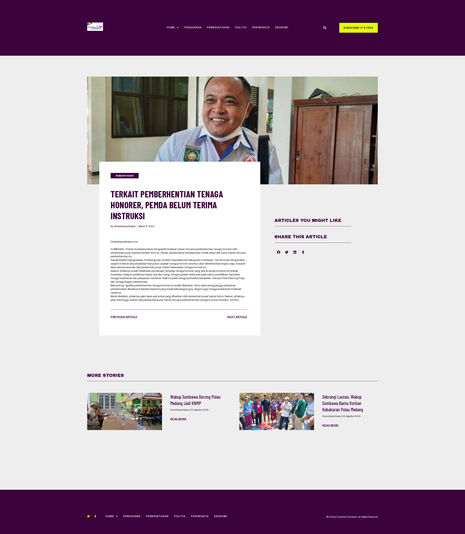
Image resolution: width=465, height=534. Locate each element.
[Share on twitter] (287, 252)
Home (171, 27)
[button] (358, 28)
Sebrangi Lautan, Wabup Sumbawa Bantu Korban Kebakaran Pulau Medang (342, 403)
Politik (240, 27)
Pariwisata (261, 27)
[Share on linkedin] (295, 252)
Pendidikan (192, 27)
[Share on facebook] (278, 252)
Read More (178, 419)
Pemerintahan (218, 27)
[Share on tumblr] (303, 252)
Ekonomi (281, 27)
